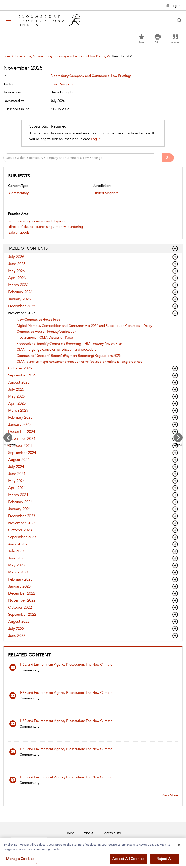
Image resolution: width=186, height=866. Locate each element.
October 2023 (20, 530)
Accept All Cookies (128, 858)
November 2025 (21, 313)
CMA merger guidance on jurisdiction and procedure (56, 349)
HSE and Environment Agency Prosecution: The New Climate (66, 664)
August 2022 (18, 621)
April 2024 (17, 487)
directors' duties (21, 227)
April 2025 (17, 403)
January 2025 (19, 424)
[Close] (179, 845)
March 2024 (18, 494)
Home (7, 56)
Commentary (24, 56)
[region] (93, 852)
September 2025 (22, 375)
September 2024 (22, 452)
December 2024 (21, 431)
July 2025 (16, 389)
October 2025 (20, 368)
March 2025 (18, 410)
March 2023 (18, 572)
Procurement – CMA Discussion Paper (45, 337)
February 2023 (20, 579)
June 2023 (16, 558)
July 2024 (16, 466)
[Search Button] (180, 20)
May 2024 (16, 480)
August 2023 (18, 544)
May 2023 (16, 565)
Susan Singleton (62, 84)
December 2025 (21, 306)
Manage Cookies (20, 858)
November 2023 (21, 523)
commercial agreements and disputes (37, 221)
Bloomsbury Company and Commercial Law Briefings (72, 56)
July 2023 (16, 551)
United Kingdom (106, 193)
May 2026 (16, 270)
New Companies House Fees (38, 319)
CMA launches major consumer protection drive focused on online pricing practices (79, 361)
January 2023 (19, 586)
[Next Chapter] (178, 437)
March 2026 (18, 285)
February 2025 (20, 417)
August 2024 (18, 459)
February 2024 (20, 501)
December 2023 (21, 516)
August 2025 (18, 382)
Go (168, 158)
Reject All (165, 858)
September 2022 (22, 614)
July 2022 (16, 628)
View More (170, 795)
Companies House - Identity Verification (46, 332)
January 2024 (19, 509)
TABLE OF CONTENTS (28, 248)
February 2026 (20, 292)
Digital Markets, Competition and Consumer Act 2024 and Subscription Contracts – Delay (84, 326)
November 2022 (21, 600)
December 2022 (21, 593)
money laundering (69, 227)
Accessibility (111, 833)
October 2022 (20, 607)
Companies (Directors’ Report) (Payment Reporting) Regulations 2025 (69, 356)
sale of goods (19, 232)
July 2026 (16, 256)
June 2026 (16, 263)
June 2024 (16, 473)
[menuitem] (22, 56)
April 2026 (17, 278)
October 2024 (20, 445)
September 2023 (22, 537)
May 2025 (16, 396)
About (88, 833)
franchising (44, 227)
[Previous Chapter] (7, 437)
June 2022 (16, 635)
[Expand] (175, 248)
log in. (96, 139)
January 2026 (19, 299)
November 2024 (21, 438)
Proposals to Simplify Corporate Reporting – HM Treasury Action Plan (69, 344)
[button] (158, 39)
